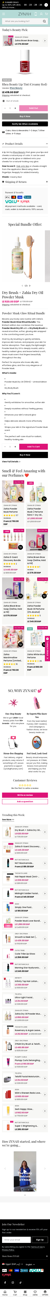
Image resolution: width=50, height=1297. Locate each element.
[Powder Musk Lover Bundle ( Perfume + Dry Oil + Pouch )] (8, 922)
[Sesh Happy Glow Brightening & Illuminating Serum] (8, 1111)
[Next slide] (29, 285)
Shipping (5, 95)
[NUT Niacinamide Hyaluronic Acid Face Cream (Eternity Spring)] (8, 863)
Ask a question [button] (25, 801)
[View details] (45, 41)
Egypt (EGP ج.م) (13, 1264)
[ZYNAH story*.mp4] (25, 1172)
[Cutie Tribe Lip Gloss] (8, 954)
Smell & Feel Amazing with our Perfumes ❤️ (23, 473)
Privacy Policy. (8, 1250)
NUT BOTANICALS (22, 860)
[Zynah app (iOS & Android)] (36, 14)
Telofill (18, 994)
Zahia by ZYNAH (21, 37)
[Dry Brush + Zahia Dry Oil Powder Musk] (8, 832)
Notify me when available (25, 124)
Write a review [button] (25, 795)
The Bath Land (21, 873)
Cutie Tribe (20, 950)
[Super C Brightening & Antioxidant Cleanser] (8, 1126)
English (29, 1264)
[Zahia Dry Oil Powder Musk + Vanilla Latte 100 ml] (8, 1015)
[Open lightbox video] (25, 1171)
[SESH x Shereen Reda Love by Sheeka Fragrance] (8, 1094)
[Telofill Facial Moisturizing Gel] (8, 1078)
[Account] (41, 13)
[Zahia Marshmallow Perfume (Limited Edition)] (13, 637)
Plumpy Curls (21, 1057)
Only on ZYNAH (21, 934)
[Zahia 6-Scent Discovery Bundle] (13, 540)
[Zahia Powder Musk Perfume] (13, 491)
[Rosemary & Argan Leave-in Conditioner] (8, 1030)
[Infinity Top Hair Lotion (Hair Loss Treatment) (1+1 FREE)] (8, 983)
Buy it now (25, 116)
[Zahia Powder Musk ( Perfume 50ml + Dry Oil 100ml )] (37, 491)
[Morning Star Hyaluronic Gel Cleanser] (8, 968)
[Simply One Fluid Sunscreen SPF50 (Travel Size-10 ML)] (8, 907)
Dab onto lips (23, 166)
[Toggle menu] (3, 13)
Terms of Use (37, 1247)
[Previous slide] (22, 285)
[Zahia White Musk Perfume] (37, 637)
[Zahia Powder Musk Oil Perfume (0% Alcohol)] (37, 588)
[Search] (44, 21)
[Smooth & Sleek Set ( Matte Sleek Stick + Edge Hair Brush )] (8, 939)
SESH (17, 904)
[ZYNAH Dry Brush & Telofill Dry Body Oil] (8, 1046)
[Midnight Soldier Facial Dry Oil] (8, 893)
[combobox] (25, 21)
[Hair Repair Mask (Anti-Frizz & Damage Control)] (8, 878)
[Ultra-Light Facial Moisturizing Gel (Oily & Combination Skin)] (8, 999)
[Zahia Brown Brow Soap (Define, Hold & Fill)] (8, 41)
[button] (47, 648)
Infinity (18, 978)
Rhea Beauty (16, 88)
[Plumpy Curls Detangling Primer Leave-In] (8, 1062)
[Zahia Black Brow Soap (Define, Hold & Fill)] (13, 588)
